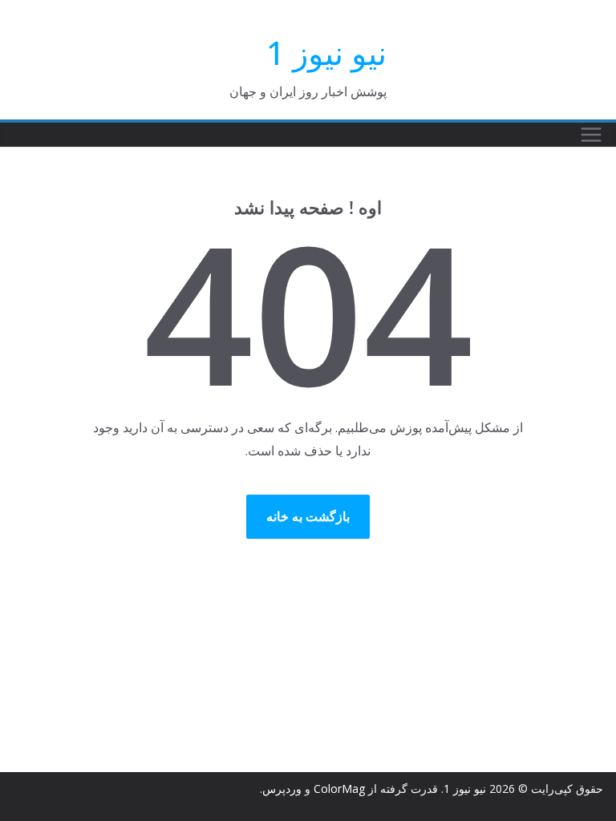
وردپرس (282, 788)
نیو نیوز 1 (326, 52)
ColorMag (339, 788)
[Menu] (591, 135)
